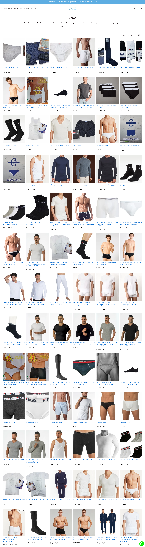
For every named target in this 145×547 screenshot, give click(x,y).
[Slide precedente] (1, 1)
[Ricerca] (134, 8)
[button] (133, 35)
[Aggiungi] (69, 218)
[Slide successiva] (143, 1)
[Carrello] (141, 8)
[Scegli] (23, 63)
